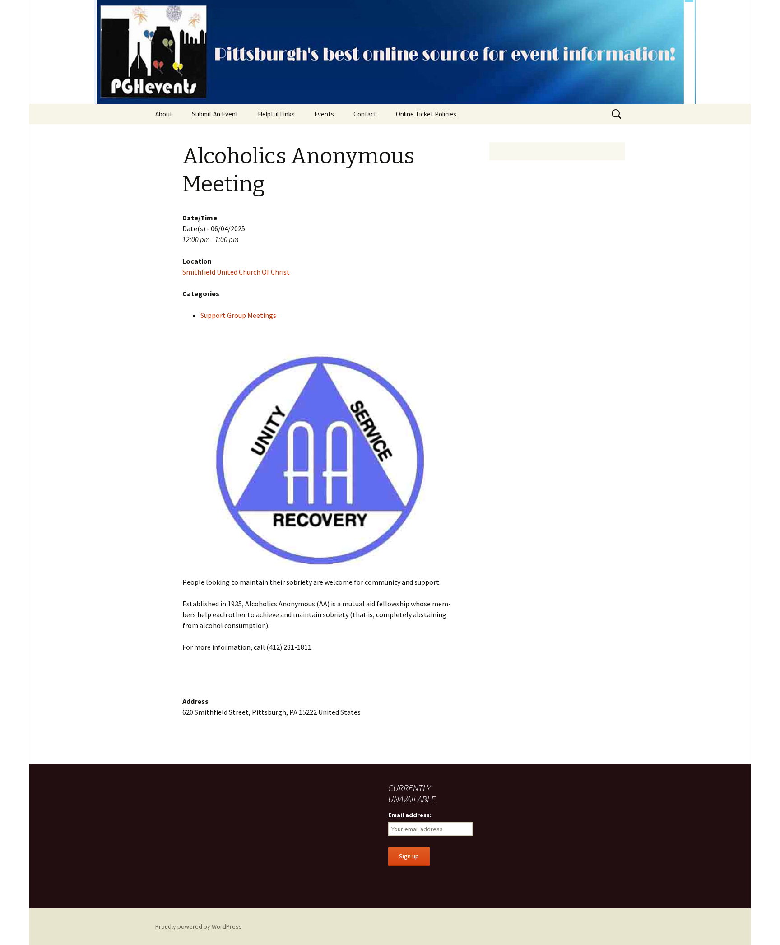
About (163, 114)
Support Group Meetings (238, 315)
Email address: (410, 815)
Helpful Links (276, 114)
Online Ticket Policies (426, 114)
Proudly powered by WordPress (198, 926)
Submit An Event (215, 114)
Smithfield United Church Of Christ (236, 271)
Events (324, 114)
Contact (364, 114)
